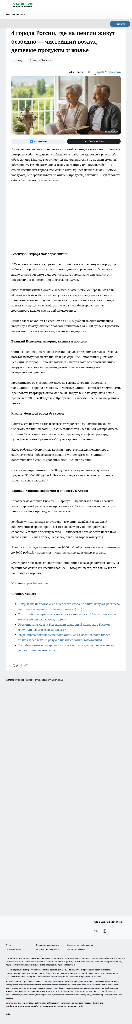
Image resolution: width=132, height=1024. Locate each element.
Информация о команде (47, 949)
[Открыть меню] (7, 5)
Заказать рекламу (15, 14)
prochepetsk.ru (37, 583)
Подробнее (96, 976)
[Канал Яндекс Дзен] (94, 141)
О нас (8, 945)
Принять (120, 23)
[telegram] (26, 665)
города (18, 60)
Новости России (40, 60)
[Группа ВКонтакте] (38, 141)
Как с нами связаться (77, 949)
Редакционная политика (47, 945)
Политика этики (13, 949)
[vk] (16, 665)
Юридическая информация (80, 945)
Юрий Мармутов (108, 72)
